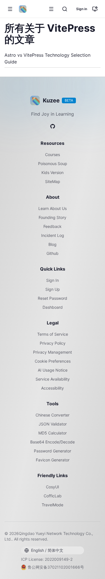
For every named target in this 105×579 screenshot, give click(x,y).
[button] (10, 9)
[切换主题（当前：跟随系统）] (95, 9)
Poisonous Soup (52, 163)
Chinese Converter (52, 415)
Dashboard (53, 307)
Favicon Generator (52, 459)
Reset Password (52, 298)
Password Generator (52, 450)
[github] (52, 126)
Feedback (52, 226)
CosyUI (52, 486)
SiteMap (52, 181)
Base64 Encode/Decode (52, 442)
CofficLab (53, 495)
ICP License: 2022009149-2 (47, 559)
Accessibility (52, 388)
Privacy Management (52, 352)
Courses (52, 154)
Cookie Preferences (53, 361)
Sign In (52, 280)
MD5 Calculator (52, 433)
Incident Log (52, 235)
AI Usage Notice (52, 370)
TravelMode (52, 504)
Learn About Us (52, 208)
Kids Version (52, 172)
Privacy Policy (53, 343)
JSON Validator (53, 424)
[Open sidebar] (51, 9)
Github (52, 253)
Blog (52, 244)
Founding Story (52, 217)
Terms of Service (52, 334)
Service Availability (53, 379)
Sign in (81, 9)
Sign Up (52, 289)
